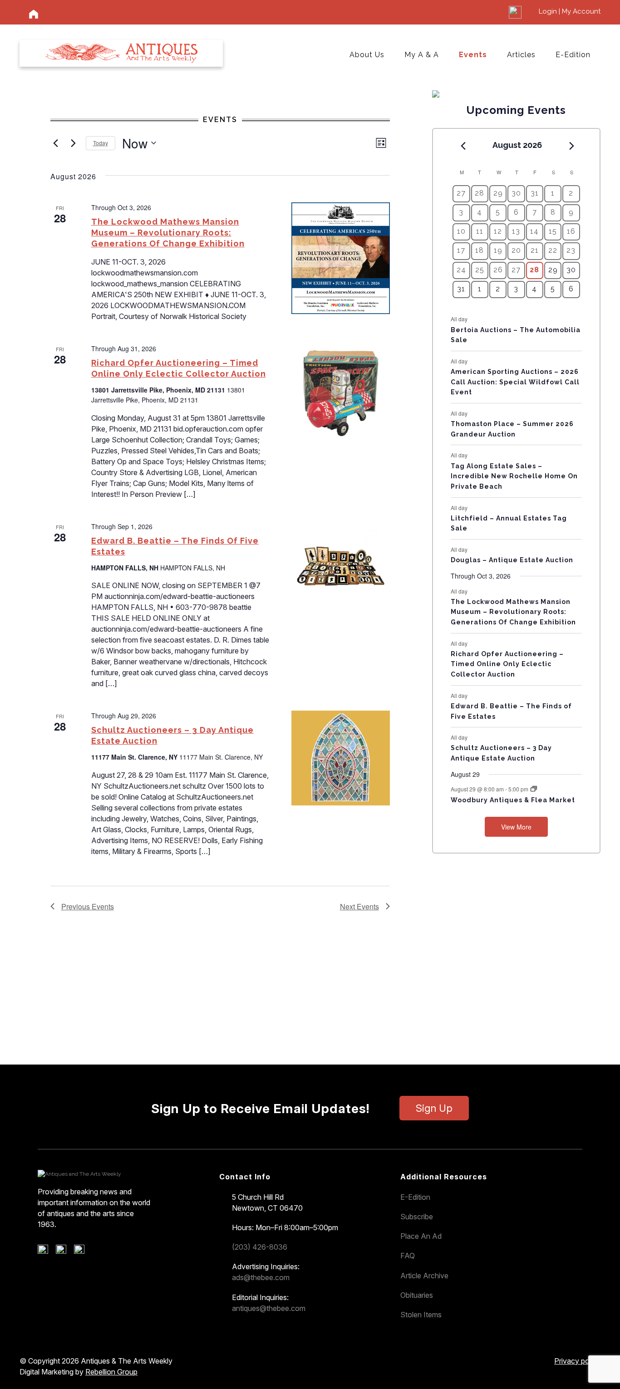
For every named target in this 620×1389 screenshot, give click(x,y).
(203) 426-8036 (259, 1247)
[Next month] (571, 145)
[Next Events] (73, 142)
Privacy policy (577, 1360)
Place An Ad (421, 1236)
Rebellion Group (111, 1371)
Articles (521, 54)
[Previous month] (463, 145)
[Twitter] (64, 1251)
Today (100, 143)
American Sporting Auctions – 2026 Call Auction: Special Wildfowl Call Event (515, 382)
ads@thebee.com (261, 1277)
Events (473, 54)
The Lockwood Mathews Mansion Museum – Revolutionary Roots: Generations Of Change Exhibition (168, 232)
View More (516, 826)
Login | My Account (569, 11)
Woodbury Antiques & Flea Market (513, 800)
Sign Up (434, 1108)
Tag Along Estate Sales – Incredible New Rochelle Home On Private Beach (514, 476)
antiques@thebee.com (268, 1308)
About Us (366, 54)
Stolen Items (421, 1314)
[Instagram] (82, 1251)
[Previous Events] (55, 142)
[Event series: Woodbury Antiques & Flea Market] (534, 789)
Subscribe (416, 1216)
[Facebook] (46, 1251)
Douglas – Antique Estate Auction (512, 560)
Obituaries (416, 1295)
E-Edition (573, 54)
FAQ (407, 1255)
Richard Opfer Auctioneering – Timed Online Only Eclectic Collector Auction (507, 664)
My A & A (421, 54)
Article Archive (424, 1275)
